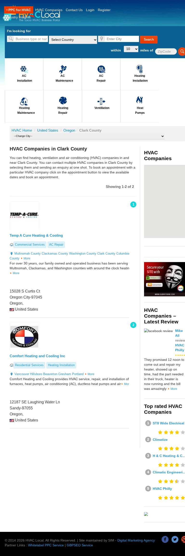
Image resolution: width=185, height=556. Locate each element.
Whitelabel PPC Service (46, 545)
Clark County (106, 253)
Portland (78, 374)
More (27, 258)
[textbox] (27, 39)
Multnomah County (27, 253)
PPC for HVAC (19, 10)
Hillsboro (36, 374)
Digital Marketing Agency (136, 540)
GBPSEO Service (80, 545)
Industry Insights (18, 17)
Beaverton (50, 374)
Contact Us (74, 10)
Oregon (69, 130)
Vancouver (21, 374)
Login (90, 10)
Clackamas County (55, 253)
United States (48, 130)
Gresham (64, 374)
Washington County (82, 253)
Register (104, 10)
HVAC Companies (48, 10)
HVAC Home (22, 130)
